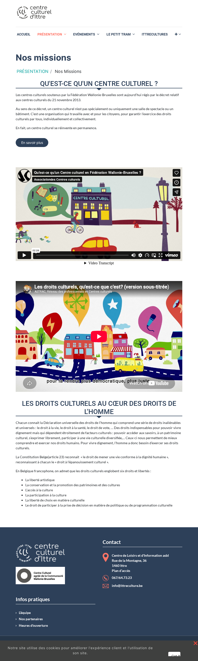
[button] (178, 34)
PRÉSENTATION (32, 71)
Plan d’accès (121, 571)
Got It (175, 656)
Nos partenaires (31, 619)
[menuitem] (23, 34)
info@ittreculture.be (127, 586)
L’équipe (25, 613)
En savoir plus (32, 143)
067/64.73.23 (122, 578)
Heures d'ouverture (33, 625)
